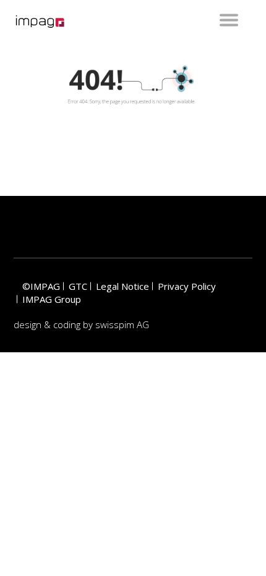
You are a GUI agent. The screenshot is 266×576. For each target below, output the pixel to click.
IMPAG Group (51, 299)
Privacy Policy (187, 286)
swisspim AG (122, 324)
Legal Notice (122, 286)
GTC (78, 286)
